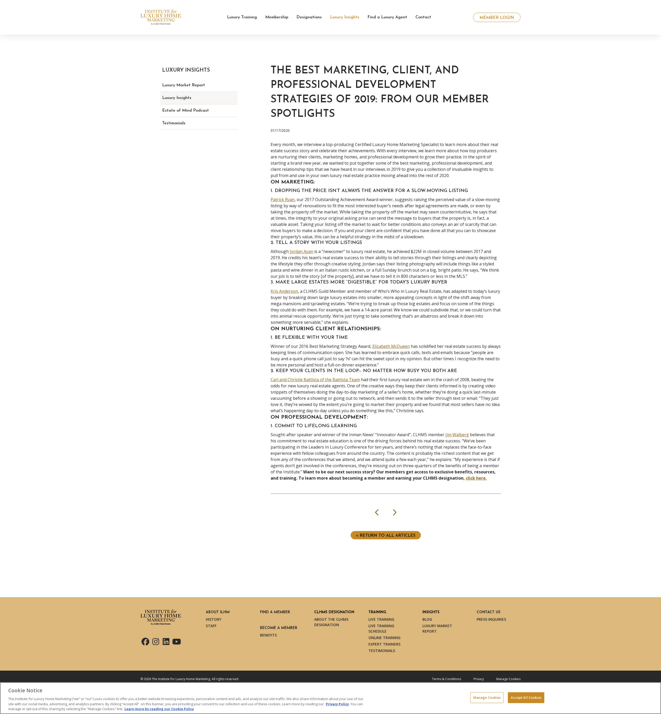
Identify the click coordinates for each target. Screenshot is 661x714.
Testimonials (173, 123)
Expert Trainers (384, 644)
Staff (211, 625)
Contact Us (488, 612)
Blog (427, 619)
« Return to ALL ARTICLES (385, 536)
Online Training (384, 637)
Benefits (268, 635)
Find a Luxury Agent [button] (387, 17)
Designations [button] (309, 17)
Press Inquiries (491, 619)
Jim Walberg (457, 434)
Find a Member (275, 612)
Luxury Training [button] (242, 17)
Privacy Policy (337, 703)
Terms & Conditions (446, 679)
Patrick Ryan (283, 199)
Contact (423, 17)
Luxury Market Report (183, 85)
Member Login (496, 18)
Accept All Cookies (526, 697)
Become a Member (278, 628)
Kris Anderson (284, 291)
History (213, 619)
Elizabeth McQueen (391, 346)
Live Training (381, 619)
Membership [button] (276, 17)
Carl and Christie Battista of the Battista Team (315, 379)
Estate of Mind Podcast (185, 111)
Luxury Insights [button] (344, 17)
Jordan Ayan (301, 251)
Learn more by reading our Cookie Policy (159, 708)
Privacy (479, 679)
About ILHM (218, 612)
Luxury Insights (176, 98)
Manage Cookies (508, 679)
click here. (476, 478)
